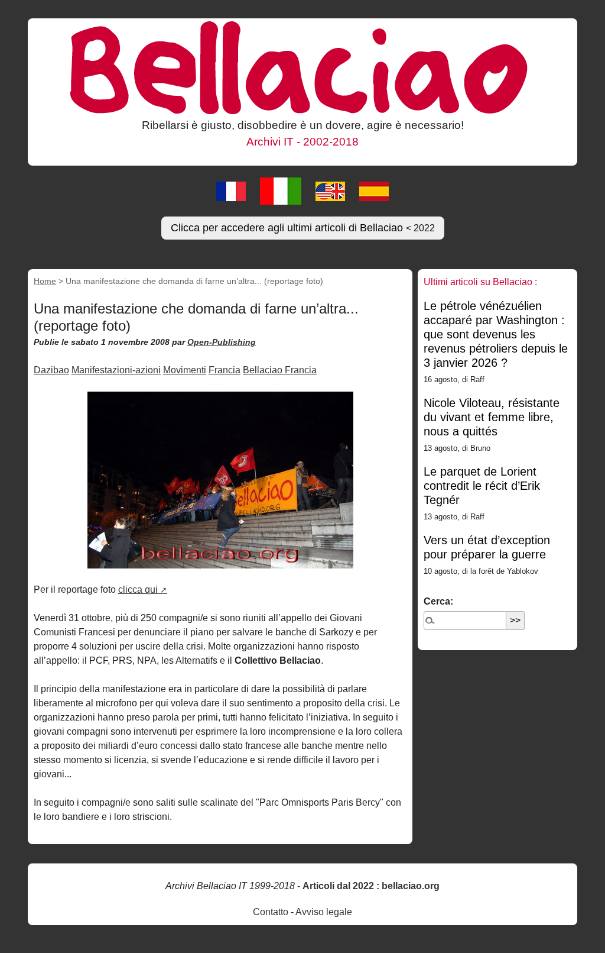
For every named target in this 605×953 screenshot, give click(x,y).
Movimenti (184, 370)
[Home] (302, 66)
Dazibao (51, 370)
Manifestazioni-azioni (116, 370)
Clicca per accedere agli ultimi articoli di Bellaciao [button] (303, 228)
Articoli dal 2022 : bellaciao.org (371, 886)
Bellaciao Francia (280, 370)
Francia (224, 370)
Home (45, 281)
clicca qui (138, 589)
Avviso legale (323, 912)
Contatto (270, 912)
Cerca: (438, 601)
